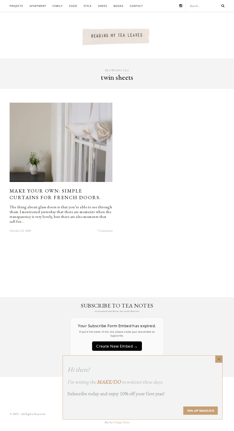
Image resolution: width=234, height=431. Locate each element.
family (58, 6)
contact (136, 6)
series (102, 6)
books (118, 6)
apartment (37, 6)
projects (16, 6)
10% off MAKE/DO (200, 411)
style (88, 6)
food (73, 6)
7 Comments (104, 231)
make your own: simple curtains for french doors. (55, 194)
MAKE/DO (109, 382)
